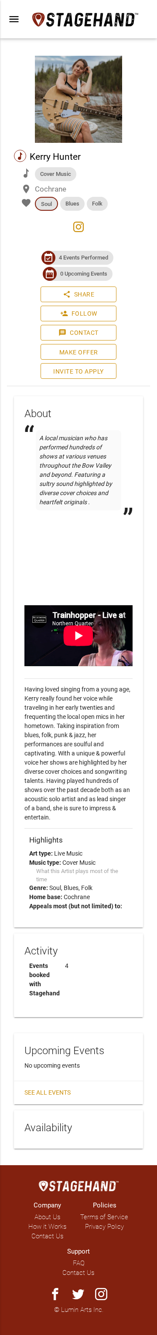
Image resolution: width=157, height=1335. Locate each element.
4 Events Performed (83, 257)
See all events (47, 1092)
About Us (47, 1217)
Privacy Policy (104, 1226)
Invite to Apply (78, 371)
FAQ (79, 1263)
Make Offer (78, 352)
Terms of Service (104, 1217)
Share (79, 294)
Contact (78, 333)
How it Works (47, 1226)
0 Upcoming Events (83, 273)
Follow (78, 313)
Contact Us (47, 1236)
